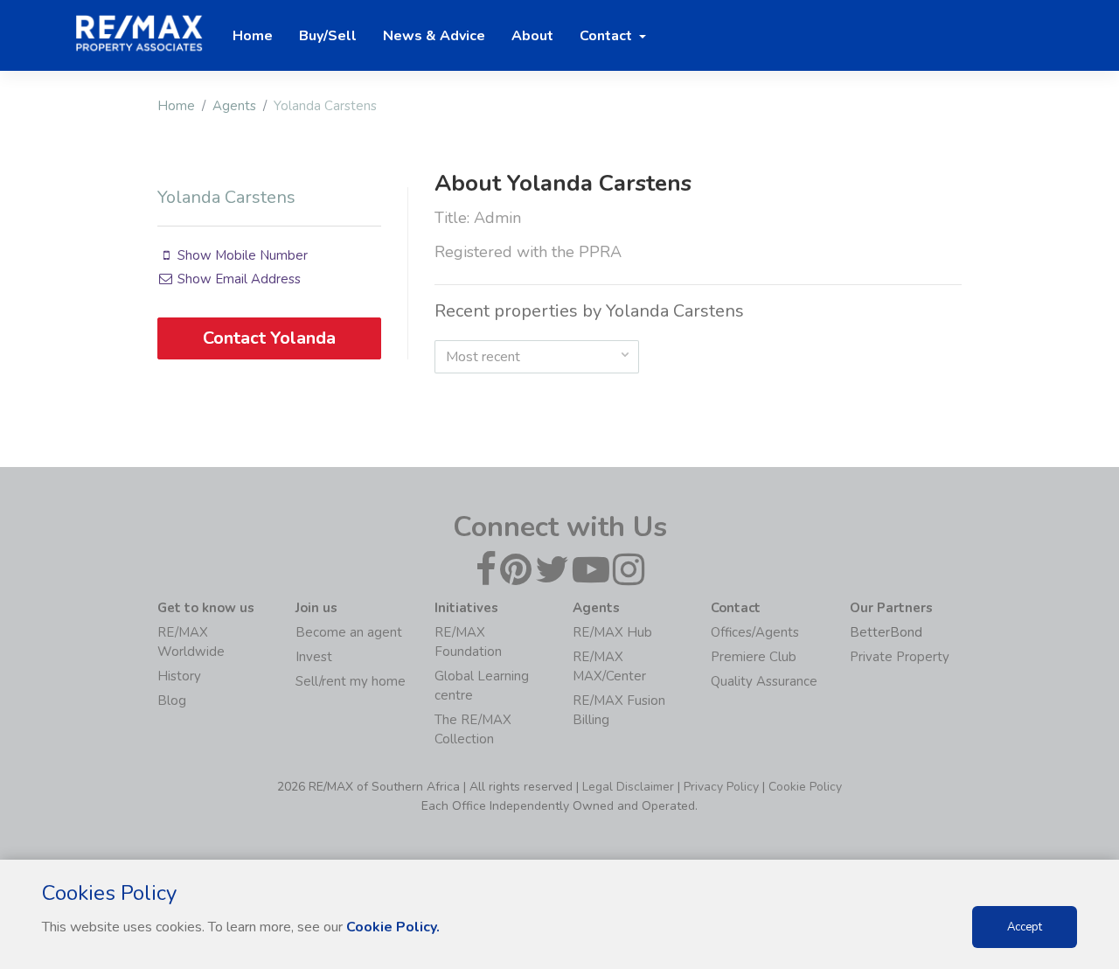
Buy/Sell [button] (328, 35)
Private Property (899, 657)
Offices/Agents (755, 632)
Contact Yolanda (269, 338)
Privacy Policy (721, 786)
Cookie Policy (805, 786)
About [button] (532, 35)
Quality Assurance (764, 681)
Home (176, 106)
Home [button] (253, 35)
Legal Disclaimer (628, 786)
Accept (1024, 927)
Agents (234, 106)
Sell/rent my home (350, 681)
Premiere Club (753, 657)
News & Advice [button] (434, 35)
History (179, 676)
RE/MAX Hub (612, 632)
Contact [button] (608, 35)
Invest (313, 657)
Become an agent (348, 632)
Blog (171, 700)
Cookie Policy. (393, 927)
